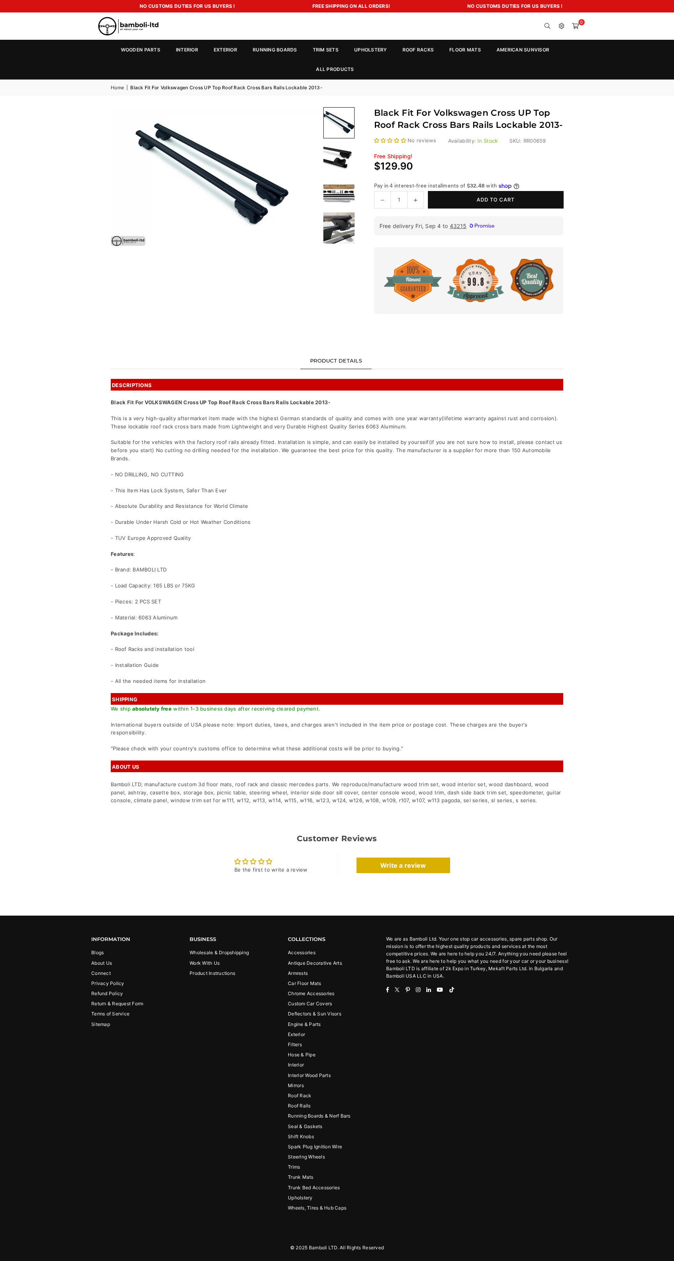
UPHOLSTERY (370, 50)
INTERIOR (187, 50)
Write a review (403, 865)
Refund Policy (107, 993)
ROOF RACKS (418, 50)
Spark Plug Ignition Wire (315, 1147)
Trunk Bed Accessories (314, 1187)
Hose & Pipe (302, 1055)
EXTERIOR (225, 50)
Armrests (298, 973)
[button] (576, 26)
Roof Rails (299, 1106)
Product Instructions (212, 973)
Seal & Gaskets (305, 1126)
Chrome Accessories (311, 993)
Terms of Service (110, 1014)
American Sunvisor (523, 50)
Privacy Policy (107, 983)
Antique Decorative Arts (315, 963)
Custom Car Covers (310, 1003)
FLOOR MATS (465, 50)
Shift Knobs (301, 1136)
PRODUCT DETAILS (336, 360)
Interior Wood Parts (309, 1075)
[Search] (548, 26)
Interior (296, 1065)
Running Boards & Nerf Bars (319, 1116)
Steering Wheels (306, 1157)
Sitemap (100, 1024)
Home (117, 87)
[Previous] (126, 176)
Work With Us (205, 963)
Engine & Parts (304, 1024)
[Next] (304, 176)
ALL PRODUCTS (335, 69)
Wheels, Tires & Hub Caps (317, 1208)
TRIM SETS (326, 50)
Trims (294, 1167)
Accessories (302, 952)
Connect (101, 973)
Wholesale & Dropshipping (219, 952)
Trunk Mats (301, 1177)
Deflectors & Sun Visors (314, 1014)
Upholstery (300, 1198)
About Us (101, 963)
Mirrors (296, 1085)
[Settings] (562, 26)
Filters (295, 1044)
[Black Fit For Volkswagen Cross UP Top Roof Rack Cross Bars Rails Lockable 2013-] (339, 157)
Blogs (97, 952)
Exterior (296, 1034)
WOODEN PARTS (140, 50)
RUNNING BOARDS (275, 50)
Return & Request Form (117, 1003)
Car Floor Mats (304, 983)
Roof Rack (299, 1095)
